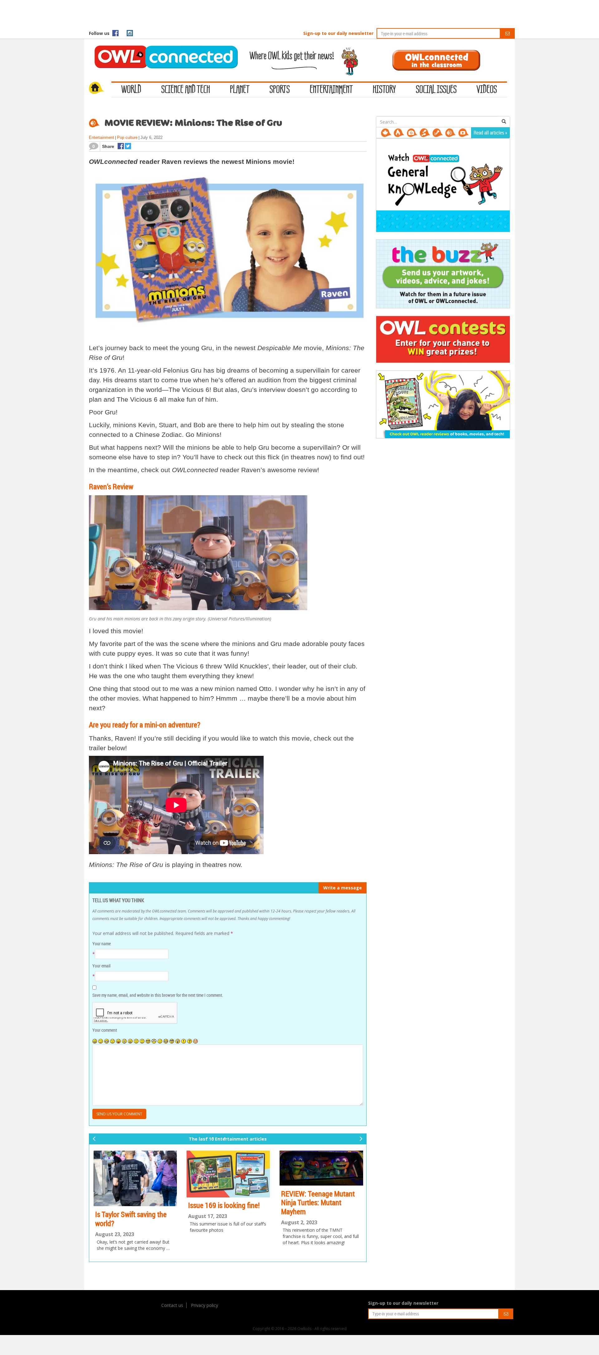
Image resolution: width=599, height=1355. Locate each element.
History (384, 90)
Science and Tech (185, 90)
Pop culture (127, 137)
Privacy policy (204, 1305)
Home (100, 88)
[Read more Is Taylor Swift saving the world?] (135, 1178)
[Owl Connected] (163, 48)
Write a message (342, 888)
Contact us (172, 1305)
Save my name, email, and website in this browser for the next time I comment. (157, 995)
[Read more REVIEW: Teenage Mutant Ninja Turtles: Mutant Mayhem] (321, 1168)
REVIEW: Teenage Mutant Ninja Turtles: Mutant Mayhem (318, 1203)
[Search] (504, 121)
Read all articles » (490, 132)
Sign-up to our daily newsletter (338, 33)
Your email (101, 966)
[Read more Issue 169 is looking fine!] (228, 1174)
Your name (101, 944)
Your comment (104, 1030)
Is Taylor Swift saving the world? (130, 1218)
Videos (487, 90)
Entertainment (331, 90)
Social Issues (436, 90)
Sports (280, 90)
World (131, 90)
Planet (240, 90)
